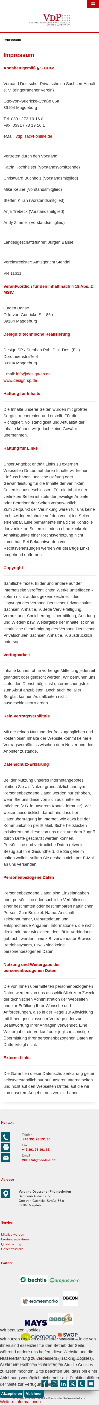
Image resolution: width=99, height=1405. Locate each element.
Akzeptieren (11, 1394)
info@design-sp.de (33, 374)
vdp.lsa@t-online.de (34, 136)
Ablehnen (34, 1394)
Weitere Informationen (20, 1401)
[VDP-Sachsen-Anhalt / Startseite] (49, 26)
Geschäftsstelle (12, 1249)
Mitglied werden (12, 1234)
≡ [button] (93, 3)
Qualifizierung (11, 1244)
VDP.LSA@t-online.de (38, 1160)
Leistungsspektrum (15, 1239)
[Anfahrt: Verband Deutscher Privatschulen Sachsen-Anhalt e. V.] (7, 1197)
